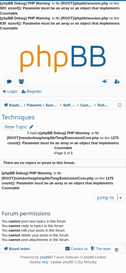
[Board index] (63, 53)
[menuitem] (100, 248)
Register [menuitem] (118, 82)
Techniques (18, 117)
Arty (45, 262)
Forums (10, 82)
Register (34, 91)
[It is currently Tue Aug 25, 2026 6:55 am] (120, 104)
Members (22, 82)
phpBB (45, 257)
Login (12, 91)
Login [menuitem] (106, 82)
